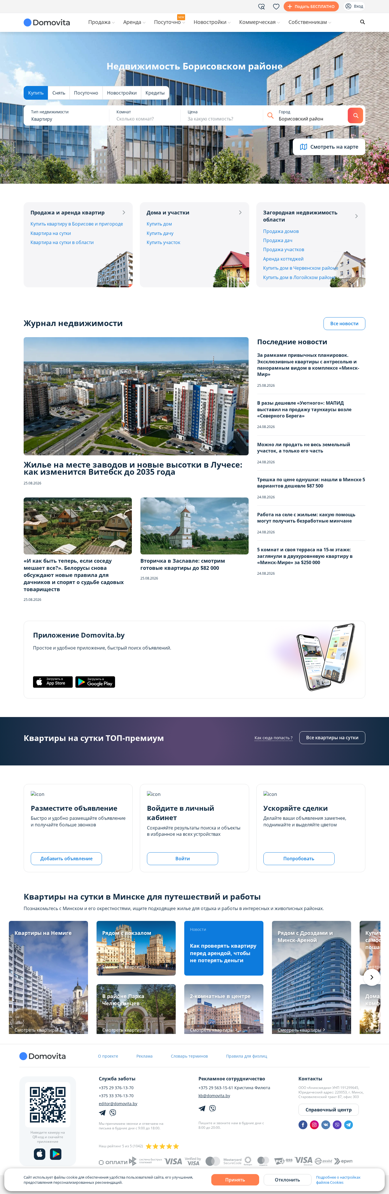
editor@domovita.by (118, 1103)
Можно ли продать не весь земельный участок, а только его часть (303, 447)
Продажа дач (277, 240)
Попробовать (298, 858)
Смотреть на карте (334, 146)
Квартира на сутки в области (62, 242)
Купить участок (163, 242)
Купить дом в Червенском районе (300, 268)
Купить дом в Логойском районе (299, 277)
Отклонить (287, 1180)
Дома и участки (168, 212)
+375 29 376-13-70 (116, 1088)
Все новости (344, 323)
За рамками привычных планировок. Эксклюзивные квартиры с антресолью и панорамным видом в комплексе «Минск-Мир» (308, 364)
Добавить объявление (66, 858)
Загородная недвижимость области (300, 216)
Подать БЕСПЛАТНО (315, 6)
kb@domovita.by (214, 1095)
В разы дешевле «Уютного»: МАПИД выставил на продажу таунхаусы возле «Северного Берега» (304, 409)
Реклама (144, 1056)
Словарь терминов (189, 1056)
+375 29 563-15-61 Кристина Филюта (234, 1088)
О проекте (108, 1056)
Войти (182, 858)
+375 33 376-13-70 (116, 1095)
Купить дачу (160, 233)
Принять (235, 1180)
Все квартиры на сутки (332, 737)
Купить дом (159, 224)
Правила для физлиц (246, 1056)
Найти (355, 115)
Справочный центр (329, 1110)
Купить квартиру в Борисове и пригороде (76, 224)
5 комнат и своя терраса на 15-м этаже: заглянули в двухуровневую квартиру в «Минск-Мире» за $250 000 (305, 556)
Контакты (310, 1078)
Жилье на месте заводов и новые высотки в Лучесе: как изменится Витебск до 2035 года (133, 468)
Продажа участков (283, 249)
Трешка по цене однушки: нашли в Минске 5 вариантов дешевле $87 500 (311, 482)
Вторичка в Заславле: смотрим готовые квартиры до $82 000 (182, 564)
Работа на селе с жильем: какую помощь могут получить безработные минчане (306, 517)
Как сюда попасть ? (273, 737)
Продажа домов (281, 231)
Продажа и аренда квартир (67, 212)
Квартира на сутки (50, 233)
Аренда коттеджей (283, 259)
